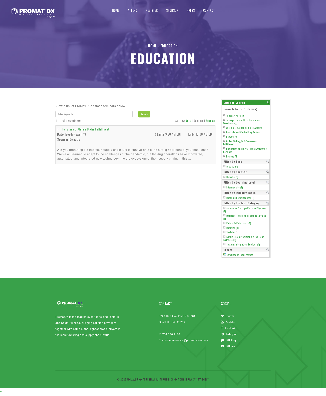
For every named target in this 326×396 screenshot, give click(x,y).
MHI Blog (231, 340)
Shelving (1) (232, 232)
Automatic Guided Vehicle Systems (244, 128)
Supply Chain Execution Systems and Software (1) (243, 238)
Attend (132, 10)
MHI (129, 379)
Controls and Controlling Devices (243, 132)
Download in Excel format (240, 255)
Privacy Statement (197, 379)
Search (144, 114)
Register (152, 10)
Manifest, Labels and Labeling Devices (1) (244, 217)
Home (115, 10)
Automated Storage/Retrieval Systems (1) (244, 209)
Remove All (232, 156)
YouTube (230, 322)
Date (188, 120)
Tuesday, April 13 (235, 115)
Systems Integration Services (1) (243, 244)
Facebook (230, 328)
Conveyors (231, 137)
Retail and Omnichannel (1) (240, 198)
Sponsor (172, 10)
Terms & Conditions (172, 379)
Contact (209, 10)
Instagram (231, 334)
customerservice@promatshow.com (185, 340)
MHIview (230, 346)
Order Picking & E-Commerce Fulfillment (240, 142)
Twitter (230, 316)
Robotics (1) (232, 228)
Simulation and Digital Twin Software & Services (245, 150)
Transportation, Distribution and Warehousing (241, 121)
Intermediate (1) (234, 187)
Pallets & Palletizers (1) (238, 223)
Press (191, 10)
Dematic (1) (232, 177)
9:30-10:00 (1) (233, 166)
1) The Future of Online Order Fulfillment (83, 129)
